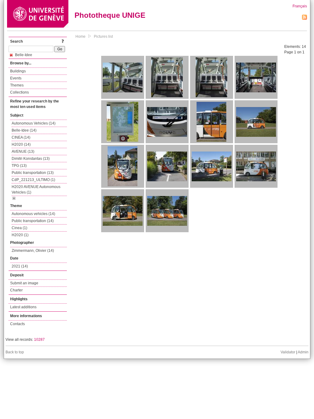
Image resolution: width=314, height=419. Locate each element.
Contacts (17, 324)
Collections (19, 92)
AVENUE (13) (23, 151)
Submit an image (24, 283)
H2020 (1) (20, 235)
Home (80, 36)
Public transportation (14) (33, 221)
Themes (17, 85)
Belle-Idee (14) (24, 130)
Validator (288, 352)
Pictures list (103, 36)
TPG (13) (19, 165)
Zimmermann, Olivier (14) (33, 250)
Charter (16, 290)
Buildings (18, 71)
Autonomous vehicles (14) (33, 214)
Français (300, 6)
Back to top (15, 352)
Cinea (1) (19, 228)
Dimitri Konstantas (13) (31, 158)
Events (15, 78)
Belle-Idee (23, 55)
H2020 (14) (21, 144)
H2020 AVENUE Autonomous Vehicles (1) (36, 189)
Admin (303, 352)
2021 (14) (20, 266)
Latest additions (23, 307)
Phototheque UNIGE (110, 15)
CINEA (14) (21, 137)
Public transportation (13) (33, 173)
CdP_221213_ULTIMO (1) (33, 180)
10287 (39, 339)
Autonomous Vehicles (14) (34, 123)
